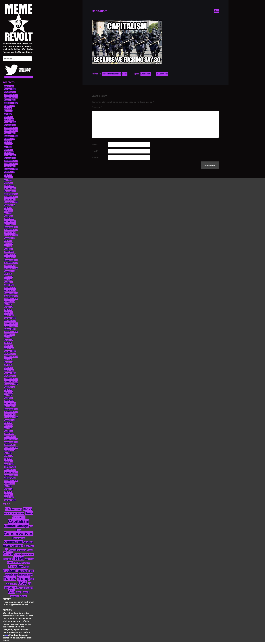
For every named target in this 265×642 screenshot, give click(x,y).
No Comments (162, 74)
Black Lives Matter (14, 513)
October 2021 (9, 199)
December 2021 (11, 194)
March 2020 (9, 252)
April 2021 (8, 216)
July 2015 (8, 390)
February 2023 (10, 155)
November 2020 (11, 230)
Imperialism (28, 554)
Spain (15, 574)
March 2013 (9, 464)
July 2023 (8, 141)
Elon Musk (29, 546)
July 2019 (8, 274)
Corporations (13, 541)
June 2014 (8, 425)
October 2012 (9, 478)
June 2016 (8, 362)
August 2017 (9, 334)
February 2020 (10, 255)
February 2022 (10, 188)
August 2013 (9, 450)
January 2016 (10, 376)
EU (6, 549)
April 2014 (8, 431)
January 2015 (10, 406)
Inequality (8, 559)
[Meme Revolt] (18, 22)
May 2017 (8, 343)
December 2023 (11, 128)
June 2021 (8, 210)
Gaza (8, 553)
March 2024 (9, 119)
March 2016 (9, 370)
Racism (9, 570)
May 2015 (8, 395)
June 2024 (8, 111)
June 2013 (8, 456)
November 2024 (11, 97)
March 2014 (9, 434)
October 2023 (9, 133)
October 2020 (9, 232)
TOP (6, 635)
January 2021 (10, 224)
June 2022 (8, 177)
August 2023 (9, 139)
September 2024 (11, 103)
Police (26, 567)
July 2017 (8, 337)
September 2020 (11, 235)
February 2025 (10, 89)
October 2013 (9, 445)
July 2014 (8, 423)
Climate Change (16, 526)
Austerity (16, 509)
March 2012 (9, 497)
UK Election (11, 584)
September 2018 (11, 299)
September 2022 (11, 169)
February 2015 (10, 403)
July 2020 (8, 241)
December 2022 (11, 161)
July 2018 (8, 304)
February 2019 (10, 288)
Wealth (19, 592)
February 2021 (10, 221)
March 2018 (9, 315)
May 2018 (8, 310)
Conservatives (18, 533)
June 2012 (8, 489)
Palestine (15, 566)
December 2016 (11, 357)
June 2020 (8, 243)
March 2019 (9, 285)
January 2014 (10, 437)
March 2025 (9, 86)
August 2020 (9, 238)
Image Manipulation (111, 74)
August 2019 (9, 271)
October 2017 (9, 329)
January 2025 (10, 92)
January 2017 (10, 354)
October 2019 (9, 266)
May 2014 (8, 428)
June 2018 (8, 307)
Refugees (21, 570)
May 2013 (8, 459)
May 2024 (8, 114)
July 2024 (8, 108)
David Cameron (13, 545)
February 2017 (10, 351)
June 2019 (8, 277)
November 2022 (11, 164)
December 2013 (11, 439)
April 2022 (8, 183)
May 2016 (8, 365)
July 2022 (8, 175)
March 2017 (9, 348)
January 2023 (10, 158)
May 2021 (8, 213)
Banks (27, 509)
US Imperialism (25, 588)
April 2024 (8, 117)
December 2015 (11, 379)
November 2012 (11, 475)
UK (32, 579)
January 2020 (10, 257)
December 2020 (11, 227)
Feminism (21, 550)
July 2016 (8, 359)
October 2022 (9, 166)
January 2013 (10, 470)
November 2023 (11, 130)
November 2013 (11, 442)
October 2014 (9, 414)
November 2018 (11, 296)
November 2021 (11, 197)
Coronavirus (18, 538)
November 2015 (11, 381)
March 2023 (9, 153)
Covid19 (28, 542)
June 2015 (8, 392)
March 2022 (9, 186)
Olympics (26, 563)
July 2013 (8, 453)
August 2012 (9, 483)
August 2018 (9, 301)
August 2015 (9, 387)
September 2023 (11, 136)
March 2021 (9, 219)
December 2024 (11, 95)
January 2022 (10, 191)
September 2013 (11, 448)
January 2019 (10, 290)
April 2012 (8, 494)
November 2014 (11, 412)
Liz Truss (29, 559)
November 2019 (11, 263)
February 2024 (10, 122)
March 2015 (9, 401)
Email (95, 151)
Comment (97, 107)
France (30, 550)
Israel (18, 558)
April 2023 (8, 150)
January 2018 (10, 321)
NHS (10, 562)
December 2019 (11, 260)
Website (95, 157)
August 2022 (9, 172)
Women (23, 596)
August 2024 (9, 106)
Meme (124, 74)
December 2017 (11, 323)
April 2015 (8, 398)
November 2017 (11, 326)
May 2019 (8, 279)
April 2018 (8, 312)
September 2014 (11, 417)
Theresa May (26, 574)
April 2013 (8, 461)
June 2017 (8, 340)
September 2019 (11, 268)
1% (7, 509)
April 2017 (8, 346)
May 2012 (8, 492)
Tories (10, 578)
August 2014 (9, 420)
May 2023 (8, 147)
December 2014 (11, 409)
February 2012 (10, 500)
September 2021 (11, 202)
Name (95, 145)
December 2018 (11, 293)
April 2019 (8, 282)
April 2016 (8, 368)
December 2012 (11, 472)
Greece (17, 554)
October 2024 (9, 100)
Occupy (17, 563)
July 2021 (8, 208)
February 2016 (10, 373)
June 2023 (8, 144)
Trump (23, 578)
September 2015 (11, 384)
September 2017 (11, 332)
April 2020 (8, 249)
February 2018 (10, 318)
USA (22, 582)
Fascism (12, 550)
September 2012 (11, 481)
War (11, 591)
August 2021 (9, 205)
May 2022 (8, 180)
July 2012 (8, 486)
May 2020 (8, 246)
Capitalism (18, 521)
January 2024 (10, 125)
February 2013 (10, 467)
